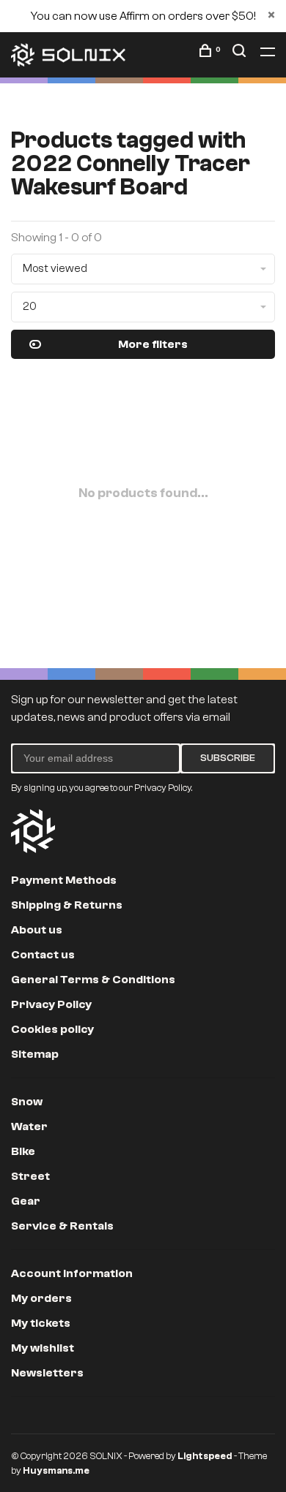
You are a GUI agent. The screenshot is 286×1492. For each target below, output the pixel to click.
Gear (25, 1201)
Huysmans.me (56, 1470)
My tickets (40, 1323)
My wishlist (42, 1348)
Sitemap (35, 1054)
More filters (153, 344)
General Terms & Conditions (93, 979)
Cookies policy (52, 1029)
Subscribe (227, 758)
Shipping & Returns (66, 905)
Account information (72, 1273)
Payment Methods (64, 880)
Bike (23, 1151)
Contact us (43, 954)
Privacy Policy (51, 1004)
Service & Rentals (62, 1225)
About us (36, 929)
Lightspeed (204, 1455)
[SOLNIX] (33, 831)
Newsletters (47, 1372)
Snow (27, 1101)
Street (30, 1176)
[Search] (240, 53)
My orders (41, 1298)
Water (29, 1126)
